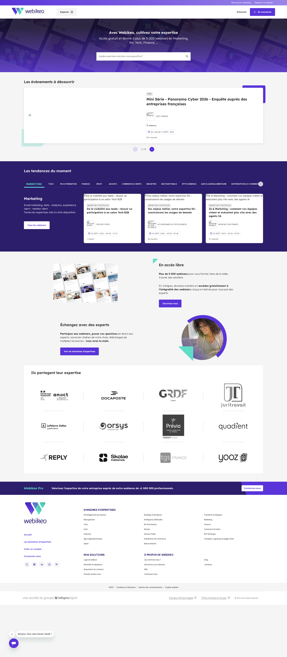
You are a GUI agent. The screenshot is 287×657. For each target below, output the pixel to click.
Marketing (208, 520)
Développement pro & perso (95, 515)
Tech (86, 524)
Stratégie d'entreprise (153, 515)
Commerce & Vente (212, 529)
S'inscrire (241, 12)
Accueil (28, 534)
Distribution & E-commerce (155, 539)
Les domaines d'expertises (37, 542)
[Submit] (187, 56)
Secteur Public (150, 534)
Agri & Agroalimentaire (93, 539)
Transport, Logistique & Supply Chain (219, 539)
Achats (147, 529)
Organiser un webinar (263, 2)
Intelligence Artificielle (153, 520)
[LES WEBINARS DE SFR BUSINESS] (167, 220)
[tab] (34, 184)
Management (89, 520)
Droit (86, 529)
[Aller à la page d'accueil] (30, 12)
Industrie (87, 534)
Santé (86, 544)
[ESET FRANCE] (157, 112)
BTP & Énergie (210, 534)
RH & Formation (150, 524)
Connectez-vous (32, 556)
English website (171, 587)
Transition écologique (213, 515)
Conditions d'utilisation (126, 587)
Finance (207, 524)
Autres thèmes (150, 544)
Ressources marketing (241, 2)
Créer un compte (32, 549)
